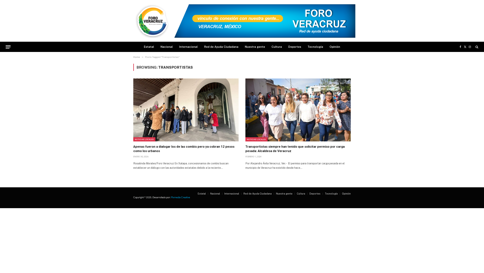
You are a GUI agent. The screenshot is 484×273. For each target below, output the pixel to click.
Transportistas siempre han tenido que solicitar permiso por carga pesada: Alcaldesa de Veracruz (295, 149)
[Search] (476, 47)
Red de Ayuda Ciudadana (221, 46)
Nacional (167, 46)
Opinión (335, 46)
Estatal (149, 46)
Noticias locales (144, 139)
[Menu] (8, 47)
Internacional (188, 46)
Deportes (294, 46)
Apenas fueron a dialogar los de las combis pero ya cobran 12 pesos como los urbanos (183, 149)
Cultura (276, 46)
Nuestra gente (255, 46)
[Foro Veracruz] (242, 21)
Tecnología (315, 46)
